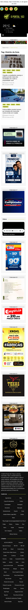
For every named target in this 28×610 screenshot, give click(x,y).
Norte (5, 572)
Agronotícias (8, 498)
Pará (21, 578)
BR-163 (22, 545)
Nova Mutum (6, 575)
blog (4, 70)
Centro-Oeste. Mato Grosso (9, 552)
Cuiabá (22, 555)
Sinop (15, 588)
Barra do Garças (7, 545)
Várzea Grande (7, 601)
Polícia (18, 70)
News (13, 70)
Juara (17, 562)
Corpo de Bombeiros (9, 501)
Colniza (22, 552)
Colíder (5, 555)
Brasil (12, 549)
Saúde (12, 527)
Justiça (8, 70)
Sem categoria (8, 530)
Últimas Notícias (13, 534)
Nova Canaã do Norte (17, 572)
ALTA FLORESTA (8, 542)
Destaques (19, 504)
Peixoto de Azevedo (9, 581)
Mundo (22, 568)
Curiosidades (7, 504)
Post (4, 72)
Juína (23, 562)
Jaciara (10, 562)
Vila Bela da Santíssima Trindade (13, 598)
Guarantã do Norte (19, 558)
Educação (19, 507)
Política (17, 524)
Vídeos (20, 530)
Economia (7, 507)
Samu (4, 527)
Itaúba (4, 562)
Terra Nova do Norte (18, 595)
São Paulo (6, 591)
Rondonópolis (6, 588)
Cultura (21, 501)
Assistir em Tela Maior (9, 234)
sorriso (22, 588)
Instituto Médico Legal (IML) (9, 514)
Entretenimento (6, 511)
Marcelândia (20, 565)
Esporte (16, 511)
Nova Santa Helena (18, 575)
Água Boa (20, 601)
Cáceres (5, 558)
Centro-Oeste (20, 549)
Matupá (15, 568)
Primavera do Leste (19, 585)
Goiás (11, 558)
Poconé (21, 581)
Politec (4, 524)
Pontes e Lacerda (7, 585)
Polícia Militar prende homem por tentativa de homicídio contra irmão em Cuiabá (12, 111)
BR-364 (5, 549)
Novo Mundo (8, 578)
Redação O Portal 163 (9, 82)
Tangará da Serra (19, 591)
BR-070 (16, 545)
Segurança (9, 72)
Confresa (13, 555)
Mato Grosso (6, 568)
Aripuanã (21, 542)
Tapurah (6, 595)
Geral (8, 104)
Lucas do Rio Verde (8, 565)
